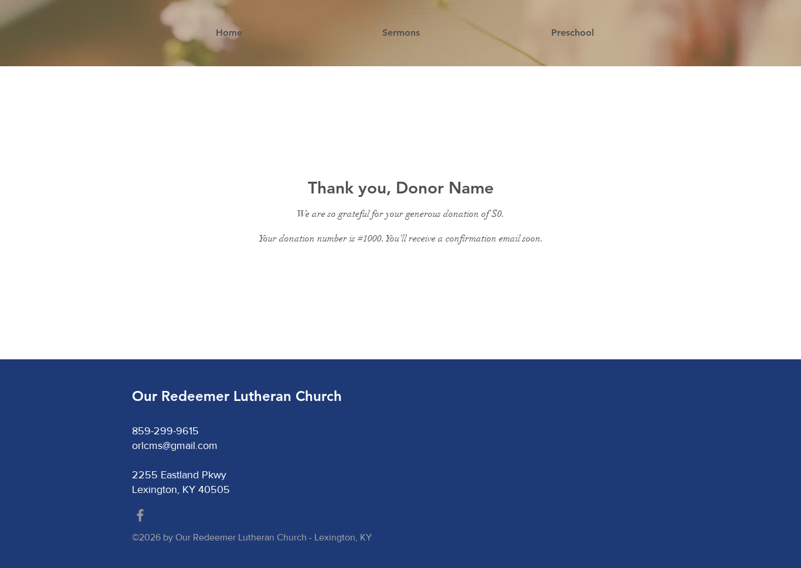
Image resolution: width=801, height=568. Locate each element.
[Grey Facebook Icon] (140, 515)
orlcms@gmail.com (175, 445)
